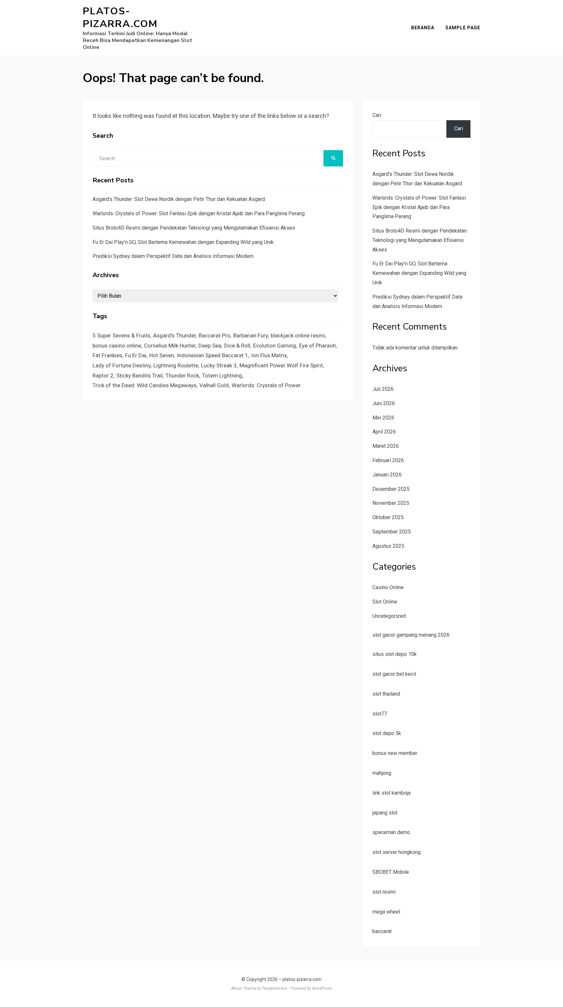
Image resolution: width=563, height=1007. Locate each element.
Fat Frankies (107, 355)
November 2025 (390, 503)
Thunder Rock (182, 375)
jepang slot (384, 813)
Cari (376, 115)
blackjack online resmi (298, 335)
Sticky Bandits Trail (139, 375)
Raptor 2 (103, 375)
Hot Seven (161, 355)
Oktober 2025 (388, 517)
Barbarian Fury (250, 335)
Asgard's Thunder (174, 335)
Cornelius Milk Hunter (169, 345)
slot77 (379, 714)
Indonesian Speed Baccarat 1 (212, 355)
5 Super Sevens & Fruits (121, 335)
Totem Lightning (222, 375)
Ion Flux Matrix (269, 355)
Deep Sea (209, 345)
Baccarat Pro (214, 335)
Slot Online (384, 602)
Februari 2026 (388, 460)
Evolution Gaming (274, 345)
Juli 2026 (383, 389)
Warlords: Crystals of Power (266, 385)
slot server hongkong (396, 852)
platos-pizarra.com (120, 18)
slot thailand (386, 694)
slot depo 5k (386, 733)
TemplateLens (274, 988)
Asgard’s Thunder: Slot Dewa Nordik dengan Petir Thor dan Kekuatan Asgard (179, 199)
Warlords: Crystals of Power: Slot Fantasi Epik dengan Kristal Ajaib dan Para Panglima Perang (199, 213)
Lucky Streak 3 (219, 365)
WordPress (322, 988)
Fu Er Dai (135, 355)
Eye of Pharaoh (317, 345)
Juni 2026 (383, 403)
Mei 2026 (383, 418)
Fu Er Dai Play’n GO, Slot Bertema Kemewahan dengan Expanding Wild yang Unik (183, 242)
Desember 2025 (391, 489)
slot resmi (384, 892)
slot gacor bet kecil (394, 674)
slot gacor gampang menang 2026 (411, 635)
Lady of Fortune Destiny (122, 365)
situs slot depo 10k (394, 654)
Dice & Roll (237, 345)
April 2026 (384, 432)
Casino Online (388, 587)
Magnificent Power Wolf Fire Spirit (281, 365)
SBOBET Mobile (390, 872)
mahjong (381, 773)
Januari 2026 (387, 475)
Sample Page (462, 27)
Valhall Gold (214, 385)
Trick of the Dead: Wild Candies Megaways (144, 385)
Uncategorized (389, 616)
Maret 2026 (385, 446)
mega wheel (386, 912)
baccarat (382, 931)
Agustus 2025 (388, 546)
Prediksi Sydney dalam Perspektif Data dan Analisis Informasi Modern (173, 256)
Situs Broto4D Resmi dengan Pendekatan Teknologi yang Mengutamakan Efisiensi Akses (194, 228)
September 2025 (391, 532)
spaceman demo (391, 832)
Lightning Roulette (175, 365)
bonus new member (394, 753)
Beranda (422, 27)
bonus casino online (117, 345)
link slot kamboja (391, 793)
